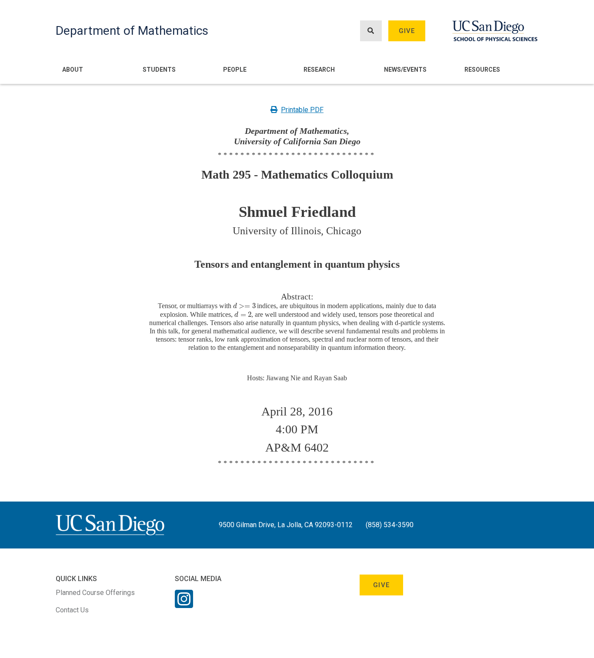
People (235, 69)
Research (319, 69)
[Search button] (371, 31)
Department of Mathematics (132, 30)
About (72, 69)
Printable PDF (302, 110)
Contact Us (72, 610)
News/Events (405, 69)
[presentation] (244, 305)
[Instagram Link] (184, 604)
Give (407, 31)
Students (159, 69)
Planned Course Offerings (95, 592)
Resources (482, 69)
